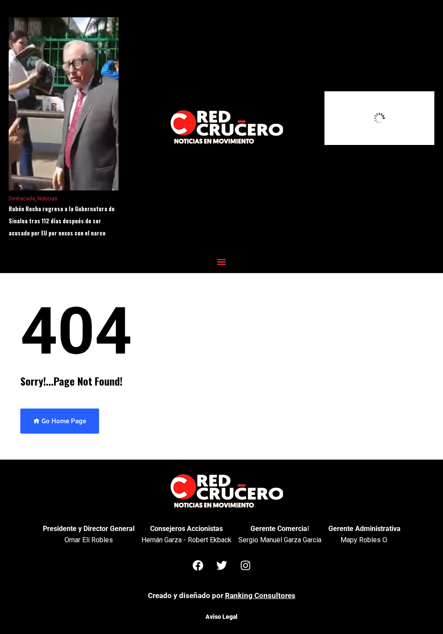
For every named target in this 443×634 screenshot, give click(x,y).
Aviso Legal (221, 616)
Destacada (22, 198)
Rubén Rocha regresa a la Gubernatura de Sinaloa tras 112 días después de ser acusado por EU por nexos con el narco (62, 220)
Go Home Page (63, 421)
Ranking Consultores (260, 595)
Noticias (48, 198)
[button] (222, 261)
